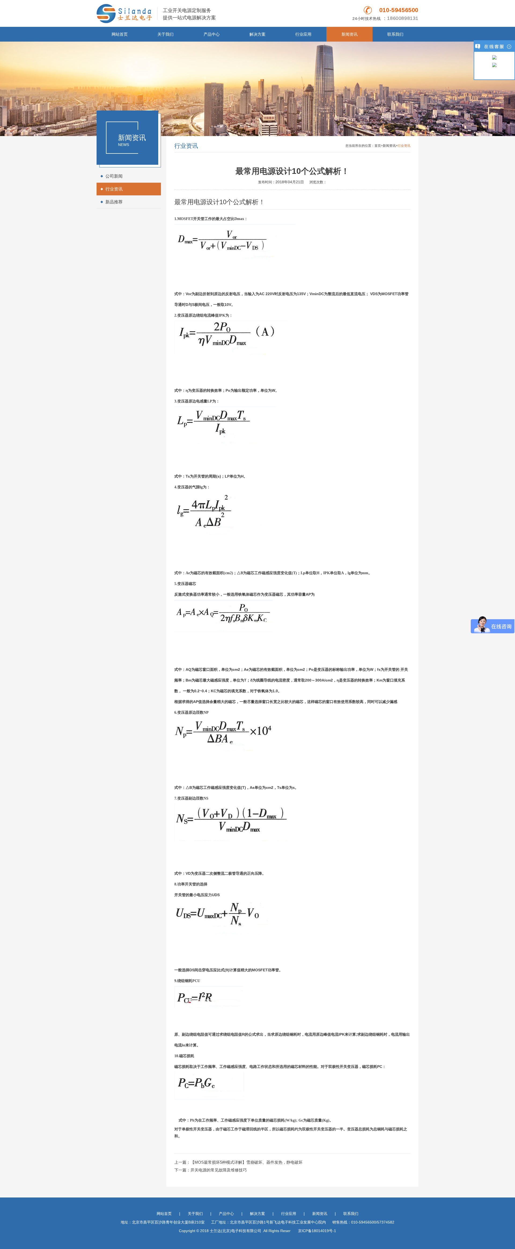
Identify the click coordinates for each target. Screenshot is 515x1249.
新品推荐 (114, 202)
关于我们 (165, 34)
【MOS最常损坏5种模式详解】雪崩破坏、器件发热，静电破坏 (246, 1162)
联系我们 (395, 34)
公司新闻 (114, 176)
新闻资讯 (349, 34)
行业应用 (303, 34)
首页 (377, 146)
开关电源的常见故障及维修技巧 (218, 1170)
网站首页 (120, 34)
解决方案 (257, 34)
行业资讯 (114, 189)
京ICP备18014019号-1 (317, 1231)
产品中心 (212, 34)
